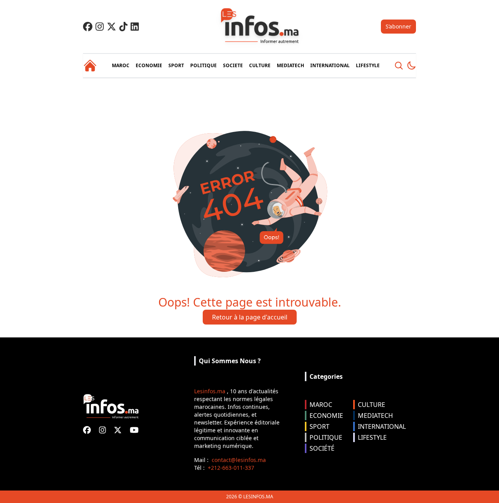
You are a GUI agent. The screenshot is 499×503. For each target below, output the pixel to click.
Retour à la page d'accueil (249, 317)
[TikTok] (123, 26)
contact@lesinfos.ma (239, 460)
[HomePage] (90, 66)
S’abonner (398, 26)
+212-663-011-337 (231, 467)
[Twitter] (111, 26)
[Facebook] (87, 26)
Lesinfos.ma (209, 391)
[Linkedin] (135, 26)
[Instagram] (100, 26)
